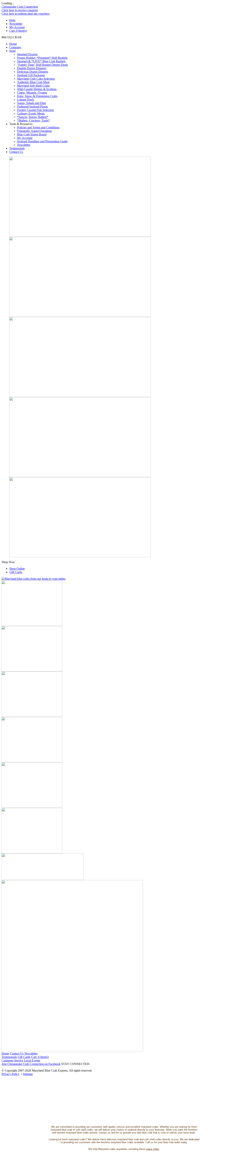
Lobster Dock (25, 99)
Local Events (32, 1060)
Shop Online (17, 568)
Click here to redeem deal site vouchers (25, 13)
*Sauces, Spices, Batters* (32, 117)
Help (12, 20)
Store (12, 50)
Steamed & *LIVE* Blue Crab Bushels (41, 61)
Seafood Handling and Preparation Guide (42, 141)
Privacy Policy (10, 1074)
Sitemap (28, 1074)
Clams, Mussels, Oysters (32, 92)
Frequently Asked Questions (34, 131)
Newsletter (15, 23)
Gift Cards (15, 572)
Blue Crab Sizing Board (31, 134)
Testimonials (17, 148)
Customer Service (12, 1060)
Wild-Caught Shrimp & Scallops (37, 89)
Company (15, 47)
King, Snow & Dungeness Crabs (37, 96)
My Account (17, 27)
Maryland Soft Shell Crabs (33, 85)
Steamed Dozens (27, 54)
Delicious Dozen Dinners (32, 71)
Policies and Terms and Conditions (38, 127)
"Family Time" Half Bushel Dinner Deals (42, 64)
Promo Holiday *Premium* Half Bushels (42, 57)
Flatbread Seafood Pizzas (32, 106)
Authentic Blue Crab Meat (33, 82)
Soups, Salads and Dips (31, 103)
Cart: (18, 30)
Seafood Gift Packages (31, 75)
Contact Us (16, 151)
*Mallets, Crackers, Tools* (33, 120)
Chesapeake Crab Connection (20, 6)
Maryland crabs (106, 1149)
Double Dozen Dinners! (31, 68)
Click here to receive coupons (20, 10)
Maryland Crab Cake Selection (36, 78)
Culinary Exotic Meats (31, 113)
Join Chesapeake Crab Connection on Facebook (31, 1064)
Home (13, 43)
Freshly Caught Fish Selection (35, 110)
